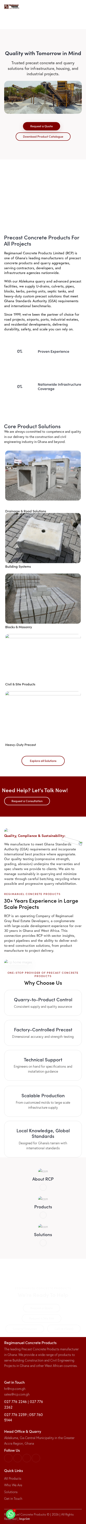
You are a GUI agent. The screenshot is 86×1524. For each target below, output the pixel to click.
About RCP (43, 1178)
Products (43, 1206)
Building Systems (18, 566)
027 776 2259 (15, 1414)
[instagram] (27, 1458)
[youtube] (36, 1458)
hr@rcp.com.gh (14, 1389)
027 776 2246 (15, 1401)
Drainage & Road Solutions (25, 511)
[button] (80, 6)
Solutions (43, 1234)
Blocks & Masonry (18, 627)
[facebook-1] (17, 1458)
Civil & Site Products (20, 684)
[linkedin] (8, 1458)
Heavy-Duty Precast (20, 745)
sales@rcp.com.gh (17, 1394)
